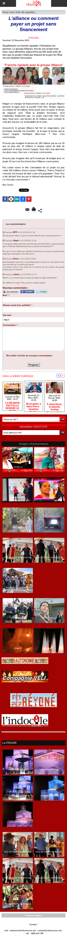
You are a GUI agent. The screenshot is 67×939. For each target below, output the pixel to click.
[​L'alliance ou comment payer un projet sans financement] (33, 63)
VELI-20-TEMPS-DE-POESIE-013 (18, 905)
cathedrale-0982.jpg (18, 821)
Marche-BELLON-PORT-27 (18, 588)
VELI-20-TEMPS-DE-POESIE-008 (49, 558)
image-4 (17, 648)
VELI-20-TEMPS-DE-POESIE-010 (18, 558)
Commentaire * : (10, 325)
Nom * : (6, 295)
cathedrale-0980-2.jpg (49, 769)
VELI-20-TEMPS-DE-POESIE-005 (49, 853)
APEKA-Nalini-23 (49, 618)
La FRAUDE (9, 742)
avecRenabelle (49, 497)
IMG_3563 (49, 527)
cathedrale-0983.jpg (49, 795)
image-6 (49, 648)
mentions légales (33, 915)
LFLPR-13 (17, 467)
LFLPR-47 (49, 467)
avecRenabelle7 (18, 497)
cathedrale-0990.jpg (18, 769)
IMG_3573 (17, 527)
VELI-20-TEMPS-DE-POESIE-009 (18, 853)
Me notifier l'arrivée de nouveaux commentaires (29, 355)
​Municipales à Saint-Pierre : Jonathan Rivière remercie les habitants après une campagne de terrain (33, 406)
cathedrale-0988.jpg (18, 795)
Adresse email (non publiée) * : (17, 305)
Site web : (7, 315)
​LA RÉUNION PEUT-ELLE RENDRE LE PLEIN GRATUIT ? (12, 405)
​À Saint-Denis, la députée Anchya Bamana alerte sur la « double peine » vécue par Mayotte (55, 407)
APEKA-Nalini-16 (18, 618)
